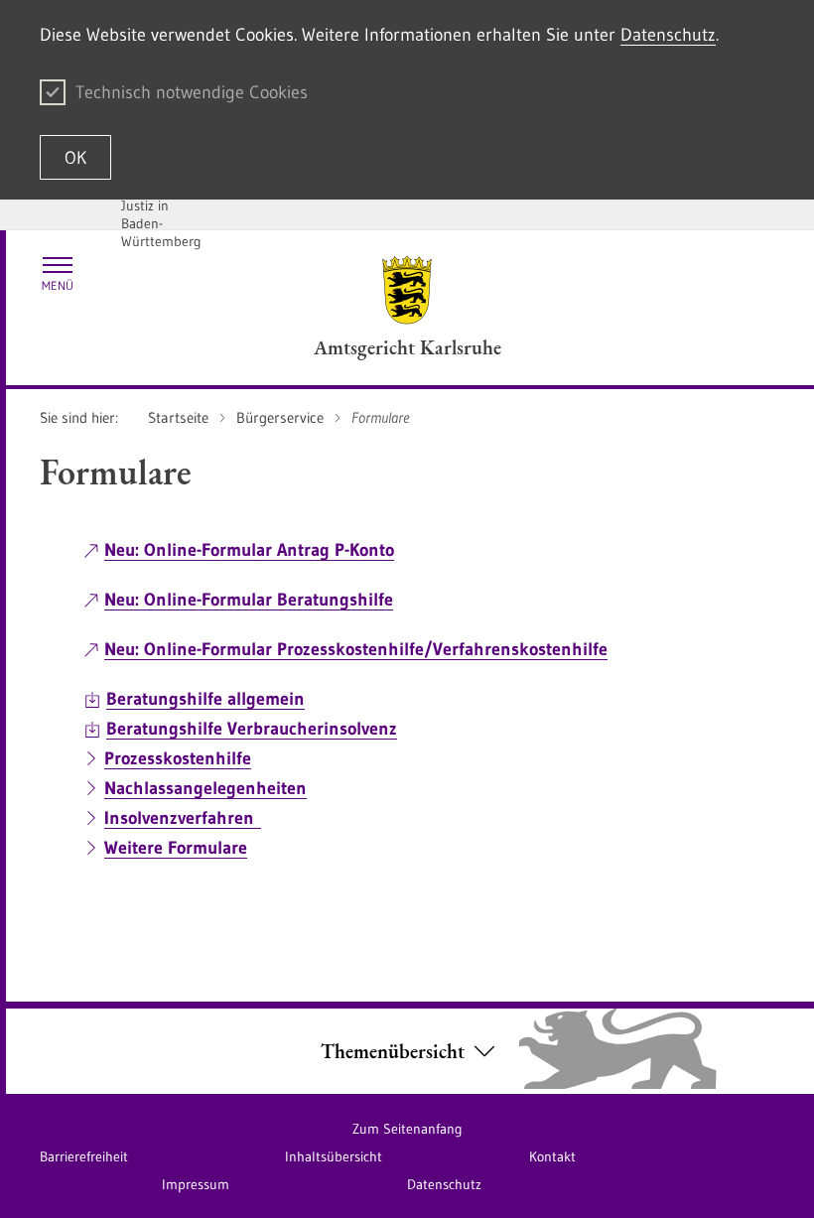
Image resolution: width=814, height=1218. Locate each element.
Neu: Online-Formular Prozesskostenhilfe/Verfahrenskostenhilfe (356, 649)
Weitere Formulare (175, 848)
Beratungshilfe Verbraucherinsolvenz (251, 729)
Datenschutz (668, 35)
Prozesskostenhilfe (177, 758)
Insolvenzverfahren (182, 818)
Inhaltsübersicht (333, 1156)
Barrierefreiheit (84, 1156)
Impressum (195, 1184)
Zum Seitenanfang (407, 1129)
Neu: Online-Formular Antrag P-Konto (249, 550)
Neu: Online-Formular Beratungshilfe (248, 599)
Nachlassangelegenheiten (205, 788)
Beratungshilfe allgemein (205, 699)
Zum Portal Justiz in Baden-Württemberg (161, 214)
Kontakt (552, 1156)
